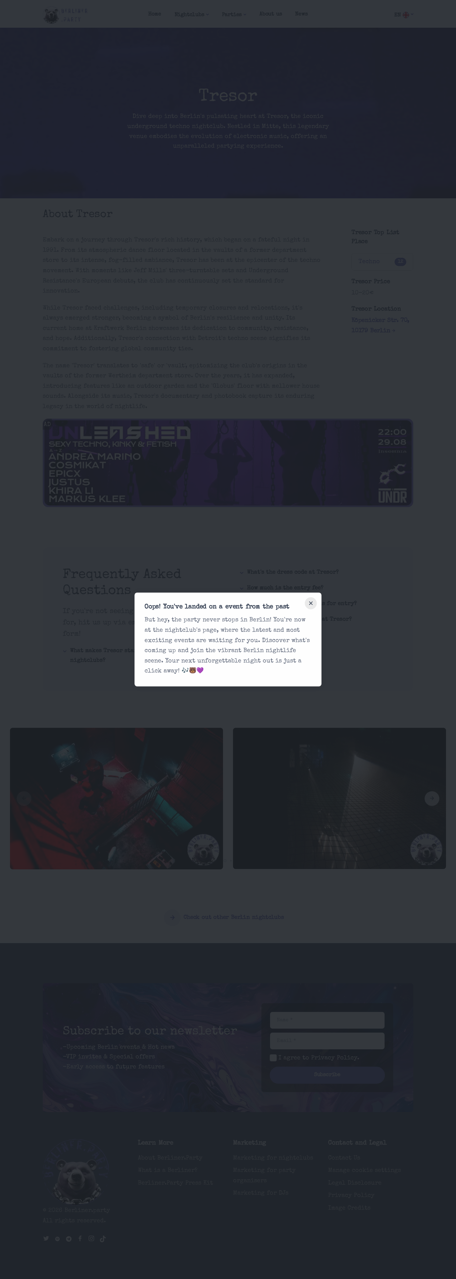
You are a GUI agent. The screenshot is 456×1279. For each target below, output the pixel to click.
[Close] (311, 603)
